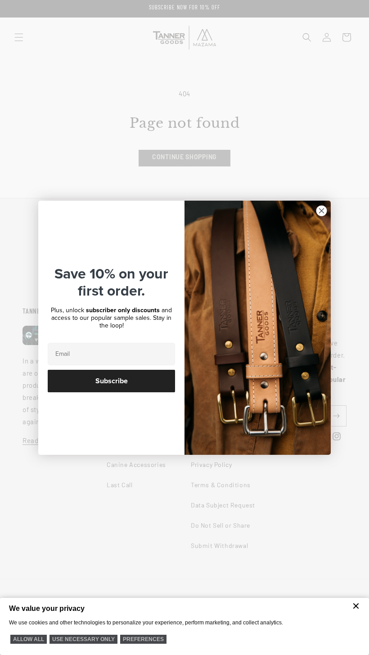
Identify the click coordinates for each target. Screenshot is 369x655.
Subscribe (111, 381)
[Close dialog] (321, 210)
